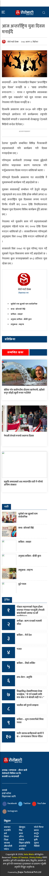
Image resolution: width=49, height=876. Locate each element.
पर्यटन (6, 849)
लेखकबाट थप (23, 293)
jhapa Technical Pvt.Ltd (29, 872)
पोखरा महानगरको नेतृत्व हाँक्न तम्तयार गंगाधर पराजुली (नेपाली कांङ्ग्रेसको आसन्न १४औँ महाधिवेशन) (30, 611)
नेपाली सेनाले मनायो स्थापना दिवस (19, 436)
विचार (6, 836)
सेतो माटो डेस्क (13, 42)
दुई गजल (22, 584)
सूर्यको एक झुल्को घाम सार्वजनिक (24, 304)
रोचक (36, 836)
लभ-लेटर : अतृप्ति (24, 677)
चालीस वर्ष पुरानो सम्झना (27, 705)
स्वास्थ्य (7, 843)
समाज (21, 840)
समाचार (7, 827)
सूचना (36, 843)
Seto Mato (29, 854)
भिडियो (37, 846)
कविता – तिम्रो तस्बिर (26, 663)
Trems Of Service (19, 857)
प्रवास (36, 830)
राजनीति (7, 830)
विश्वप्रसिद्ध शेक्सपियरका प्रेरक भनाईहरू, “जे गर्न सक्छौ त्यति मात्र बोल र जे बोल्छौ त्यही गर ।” (30, 694)
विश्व (20, 830)
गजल (19, 649)
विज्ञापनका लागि (9, 796)
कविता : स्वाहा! (17, 314)
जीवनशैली (8, 846)
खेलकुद (22, 827)
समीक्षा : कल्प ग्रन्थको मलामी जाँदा (29, 622)
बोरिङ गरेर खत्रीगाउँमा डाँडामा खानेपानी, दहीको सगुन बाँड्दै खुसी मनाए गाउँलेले (24, 391)
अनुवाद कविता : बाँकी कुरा (21, 319)
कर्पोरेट (22, 849)
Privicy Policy (36, 857)
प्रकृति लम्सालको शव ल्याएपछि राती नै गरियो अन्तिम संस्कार (23, 483)
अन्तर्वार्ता (22, 846)
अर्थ (5, 833)
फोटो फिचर (39, 827)
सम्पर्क (4, 790)
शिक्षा (6, 840)
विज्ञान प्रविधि (24, 843)
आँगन (21, 836)
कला (21, 833)
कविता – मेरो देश (24, 635)
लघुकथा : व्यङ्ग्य (17, 324)
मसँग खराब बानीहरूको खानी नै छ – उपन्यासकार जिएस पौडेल (30, 734)
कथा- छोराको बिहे (18, 309)
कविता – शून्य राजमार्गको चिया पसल (30, 720)
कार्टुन (36, 833)
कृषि (36, 840)
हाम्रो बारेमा (6, 793)
